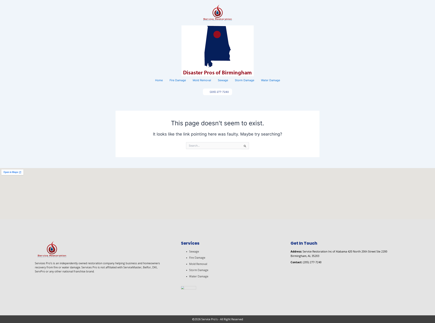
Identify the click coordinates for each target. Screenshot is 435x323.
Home (159, 80)
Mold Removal (202, 80)
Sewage (223, 80)
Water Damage (270, 80)
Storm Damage (244, 80)
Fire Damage (178, 80)
